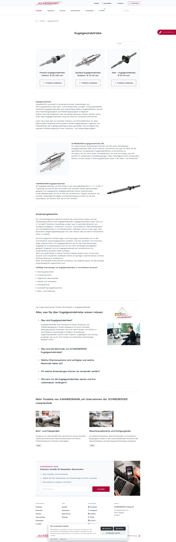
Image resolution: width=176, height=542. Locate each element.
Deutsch (120, 3)
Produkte (39, 11)
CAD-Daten (135, 3)
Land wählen (107, 3)
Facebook (93, 507)
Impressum (66, 510)
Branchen (51, 11)
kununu (93, 521)
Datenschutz (66, 514)
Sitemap (65, 517)
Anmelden (101, 489)
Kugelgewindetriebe (53, 21)
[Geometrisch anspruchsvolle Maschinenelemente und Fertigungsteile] (101, 419)
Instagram (93, 510)
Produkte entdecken (53, 83)
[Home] (36, 21)
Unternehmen (76, 11)
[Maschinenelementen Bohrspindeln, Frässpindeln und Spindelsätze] (48, 419)
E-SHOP (101, 11)
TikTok (92, 517)
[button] (70, 320)
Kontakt (96, 3)
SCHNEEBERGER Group (129, 536)
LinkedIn (93, 514)
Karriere (63, 11)
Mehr (38, 445)
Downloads (90, 11)
